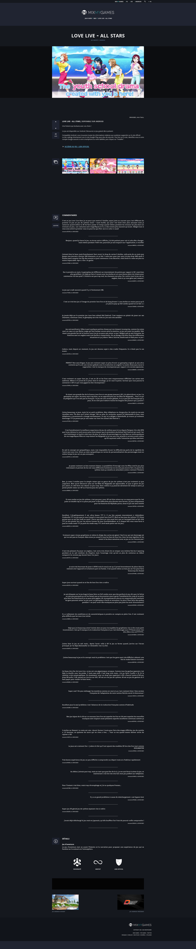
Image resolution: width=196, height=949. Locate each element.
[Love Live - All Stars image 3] (130, 173)
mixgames (119, 1)
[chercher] (145, 2)
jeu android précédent (137, 911)
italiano (149, 935)
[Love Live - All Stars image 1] (75, 173)
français (124, 935)
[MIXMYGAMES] (98, 16)
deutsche (136, 935)
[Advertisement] (98, 105)
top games (143, 933)
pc (127, 1)
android (138, 1)
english (130, 935)
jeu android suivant (58, 911)
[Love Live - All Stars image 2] (103, 173)
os (132, 1)
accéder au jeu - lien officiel (77, 146)
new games (136, 933)
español (143, 935)
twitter (149, 933)
